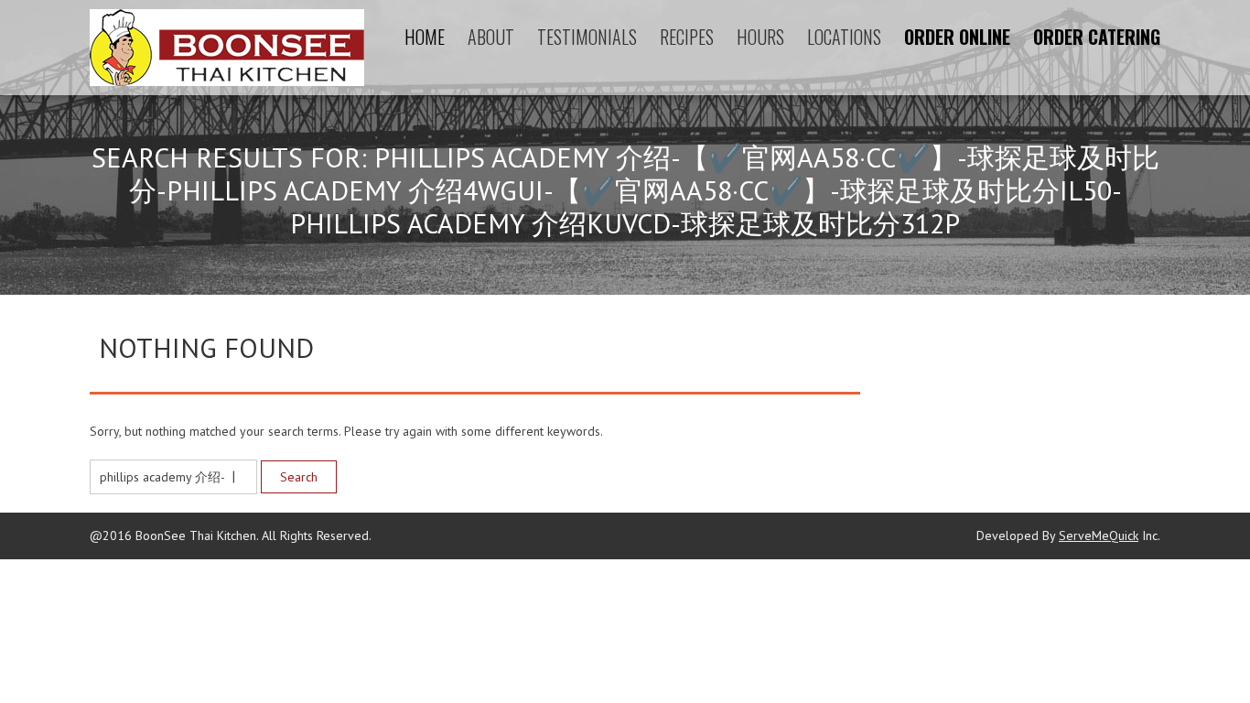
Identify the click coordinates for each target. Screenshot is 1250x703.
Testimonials (587, 36)
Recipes (687, 36)
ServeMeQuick (1098, 535)
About (491, 36)
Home (424, 36)
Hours (760, 36)
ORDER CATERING (1096, 36)
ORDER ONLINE (957, 36)
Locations (844, 36)
